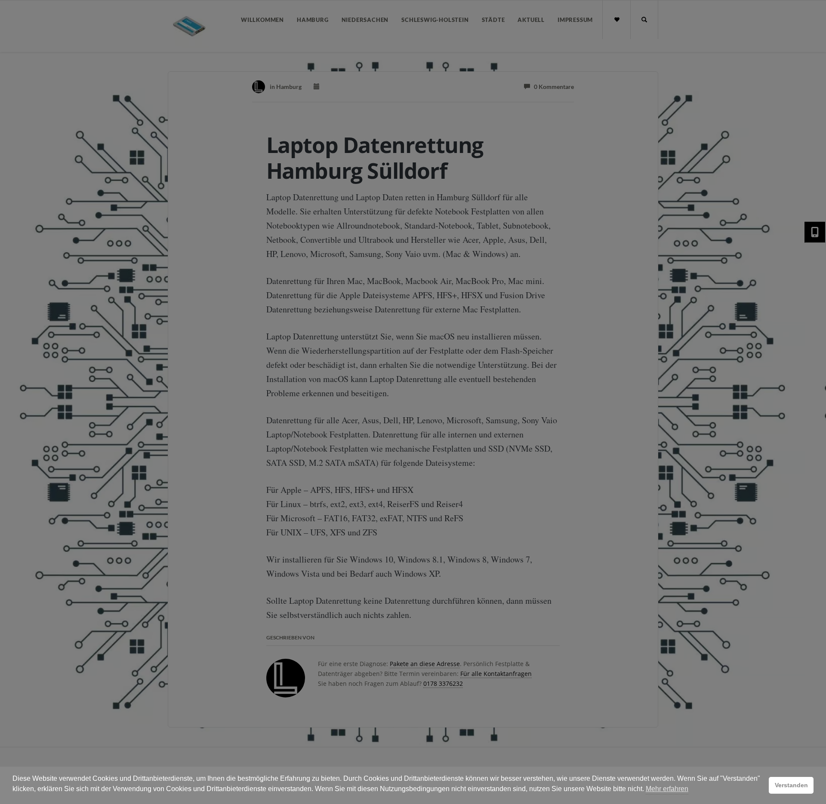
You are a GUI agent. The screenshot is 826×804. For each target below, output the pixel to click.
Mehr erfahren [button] (667, 788)
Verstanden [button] (791, 785)
